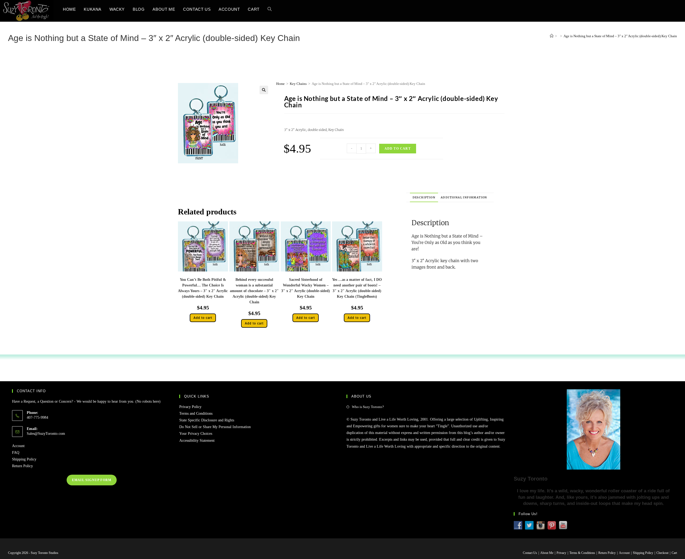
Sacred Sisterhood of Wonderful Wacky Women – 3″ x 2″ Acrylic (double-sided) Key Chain (305, 288)
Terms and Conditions (195, 413)
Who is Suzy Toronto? (368, 407)
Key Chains (298, 84)
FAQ (15, 453)
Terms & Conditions (582, 553)
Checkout (662, 553)
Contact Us (530, 553)
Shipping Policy (24, 459)
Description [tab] (424, 197)
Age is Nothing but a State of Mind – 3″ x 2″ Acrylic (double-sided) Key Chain (620, 36)
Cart (674, 553)
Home (280, 84)
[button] (264, 90)
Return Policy (22, 466)
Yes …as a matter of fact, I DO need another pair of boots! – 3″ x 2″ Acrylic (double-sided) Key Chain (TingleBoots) (357, 288)
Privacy (561, 553)
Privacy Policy (190, 407)
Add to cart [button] (202, 318)
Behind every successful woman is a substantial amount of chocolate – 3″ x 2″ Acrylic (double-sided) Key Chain (254, 291)
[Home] (551, 36)
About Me (546, 553)
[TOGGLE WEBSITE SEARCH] (270, 9)
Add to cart (398, 148)
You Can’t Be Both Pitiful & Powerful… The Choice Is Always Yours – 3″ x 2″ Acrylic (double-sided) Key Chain (203, 288)
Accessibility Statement (197, 441)
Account (18, 446)
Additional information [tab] (464, 197)
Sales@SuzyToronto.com (46, 434)
